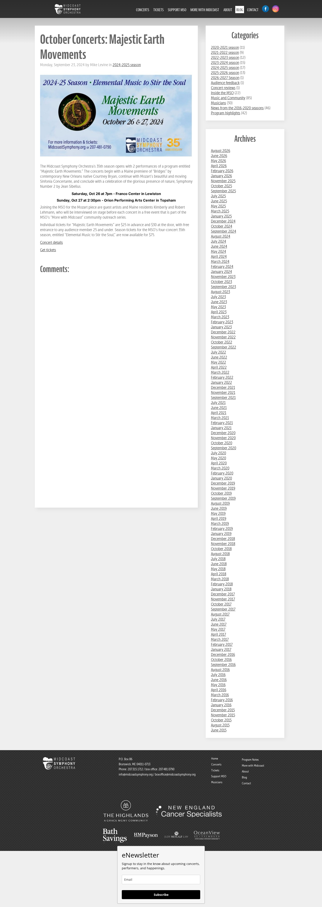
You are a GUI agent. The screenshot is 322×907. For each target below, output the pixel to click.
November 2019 (223, 488)
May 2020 (218, 458)
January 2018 (221, 589)
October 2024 (221, 226)
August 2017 (220, 614)
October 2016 (221, 659)
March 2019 (220, 523)
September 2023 (223, 286)
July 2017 (218, 619)
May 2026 (218, 160)
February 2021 (222, 422)
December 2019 (223, 483)
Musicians (218, 102)
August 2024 (220, 236)
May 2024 (218, 251)
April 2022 (219, 367)
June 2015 (218, 730)
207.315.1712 (135, 769)
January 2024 (221, 271)
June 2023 (219, 301)
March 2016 (220, 694)
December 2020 (223, 432)
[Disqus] (116, 333)
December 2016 (223, 654)
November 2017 (223, 599)
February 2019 (222, 528)
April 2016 (218, 689)
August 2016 (220, 669)
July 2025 (218, 195)
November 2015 (223, 714)
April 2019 (218, 518)
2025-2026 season (225, 72)
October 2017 (221, 604)
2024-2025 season (127, 64)
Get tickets (48, 249)
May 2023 (218, 306)
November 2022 (223, 337)
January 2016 (221, 704)
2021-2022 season (225, 52)
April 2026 (219, 165)
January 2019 (221, 533)
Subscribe (161, 895)
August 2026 (220, 150)
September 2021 (223, 397)
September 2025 (223, 190)
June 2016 (219, 679)
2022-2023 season (225, 57)
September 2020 (223, 447)
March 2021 (220, 417)
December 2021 (223, 387)
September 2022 (223, 347)
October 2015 (221, 720)
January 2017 (221, 649)
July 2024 (218, 241)
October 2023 (221, 281)
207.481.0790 (166, 769)
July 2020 (218, 452)
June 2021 (219, 407)
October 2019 (221, 493)
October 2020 (221, 442)
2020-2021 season (225, 47)
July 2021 (218, 402)
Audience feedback (225, 82)
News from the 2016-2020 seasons (237, 107)
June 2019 (219, 508)
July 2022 (218, 352)
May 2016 (218, 684)
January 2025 (221, 216)
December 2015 (223, 709)
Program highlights (225, 112)
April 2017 (218, 634)
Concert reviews (223, 87)
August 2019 (220, 503)
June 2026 (219, 155)
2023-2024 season (225, 62)
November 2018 (223, 543)
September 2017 (223, 609)
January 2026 (221, 175)
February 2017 (222, 644)
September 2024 (223, 231)
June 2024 (219, 246)
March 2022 (220, 372)
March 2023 (220, 316)
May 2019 (218, 513)
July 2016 (218, 674)
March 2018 (220, 578)
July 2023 (218, 296)
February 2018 (222, 583)
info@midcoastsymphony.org (136, 774)
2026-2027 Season (225, 77)
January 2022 (221, 382)
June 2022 (219, 357)
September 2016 (223, 664)
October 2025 (221, 185)
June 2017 (218, 624)
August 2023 (220, 291)
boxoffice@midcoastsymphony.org (175, 774)
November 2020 (223, 437)
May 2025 (218, 206)
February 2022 (222, 377)
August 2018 (220, 553)
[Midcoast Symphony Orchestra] (59, 767)
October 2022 (221, 342)
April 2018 (218, 573)
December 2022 (223, 332)
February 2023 (222, 321)
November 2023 (223, 276)
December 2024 (223, 221)
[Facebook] (265, 9)
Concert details (51, 242)
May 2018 (218, 568)
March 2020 (220, 468)
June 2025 (219, 201)
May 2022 (218, 362)
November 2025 (223, 180)
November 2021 (223, 392)
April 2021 (218, 412)
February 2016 (222, 699)
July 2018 (218, 558)
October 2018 (221, 548)
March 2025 (220, 211)
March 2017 (220, 639)
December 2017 (223, 594)
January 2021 (221, 427)
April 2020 (219, 463)
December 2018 (223, 538)
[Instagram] (275, 9)
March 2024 (220, 261)
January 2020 (221, 478)
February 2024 (222, 266)
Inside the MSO (222, 92)
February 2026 (222, 170)
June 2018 (219, 563)
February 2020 (222, 473)
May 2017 (218, 629)
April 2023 (218, 311)
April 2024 (219, 256)
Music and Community (228, 97)
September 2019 (223, 498)
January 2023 (221, 326)
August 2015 (220, 725)
